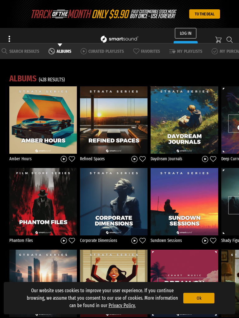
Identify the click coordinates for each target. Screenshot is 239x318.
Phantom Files (21, 240)
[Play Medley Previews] (64, 158)
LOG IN (185, 33)
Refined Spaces (92, 158)
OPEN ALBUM (43, 120)
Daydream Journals (166, 158)
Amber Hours (20, 158)
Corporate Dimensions (98, 240)
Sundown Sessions (166, 240)
